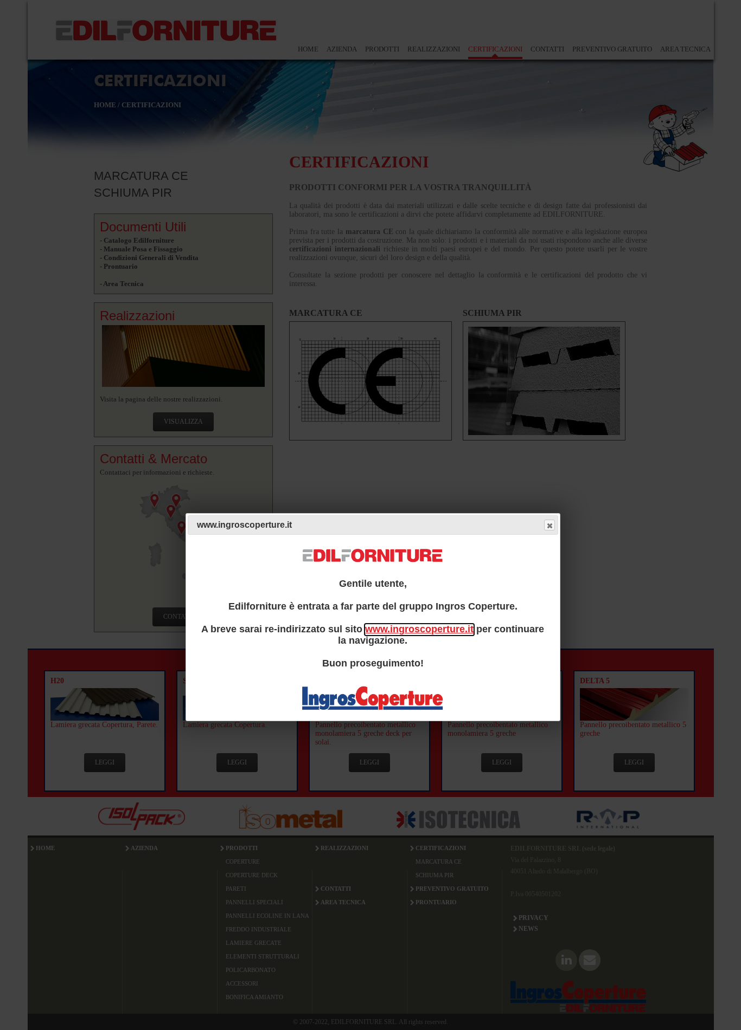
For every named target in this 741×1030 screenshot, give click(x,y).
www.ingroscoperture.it (419, 629)
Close (549, 525)
